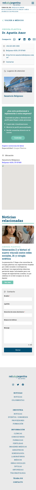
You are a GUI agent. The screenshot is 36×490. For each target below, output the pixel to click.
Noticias (18, 397)
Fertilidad (18, 443)
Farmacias (18, 440)
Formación (18, 424)
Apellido (7, 304)
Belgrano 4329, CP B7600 (11, 162)
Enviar (18, 350)
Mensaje (6, 328)
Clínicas (18, 433)
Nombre (7, 296)
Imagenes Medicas (18, 447)
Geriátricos (18, 450)
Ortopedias (18, 470)
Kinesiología (18, 453)
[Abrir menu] (33, 3)
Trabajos (18, 478)
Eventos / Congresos (18, 417)
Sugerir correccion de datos (13, 146)
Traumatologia (18, 473)
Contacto (18, 482)
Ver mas (7, 282)
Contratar (18, 138)
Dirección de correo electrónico (14, 312)
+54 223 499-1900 (13, 46)
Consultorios (18, 437)
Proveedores (18, 420)
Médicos (18, 460)
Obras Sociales (18, 463)
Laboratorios (18, 456)
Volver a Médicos (14, 20)
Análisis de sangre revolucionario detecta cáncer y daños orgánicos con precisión (15, 9)
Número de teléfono (10, 320)
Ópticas (18, 466)
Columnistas (18, 400)
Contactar (10, 62)
